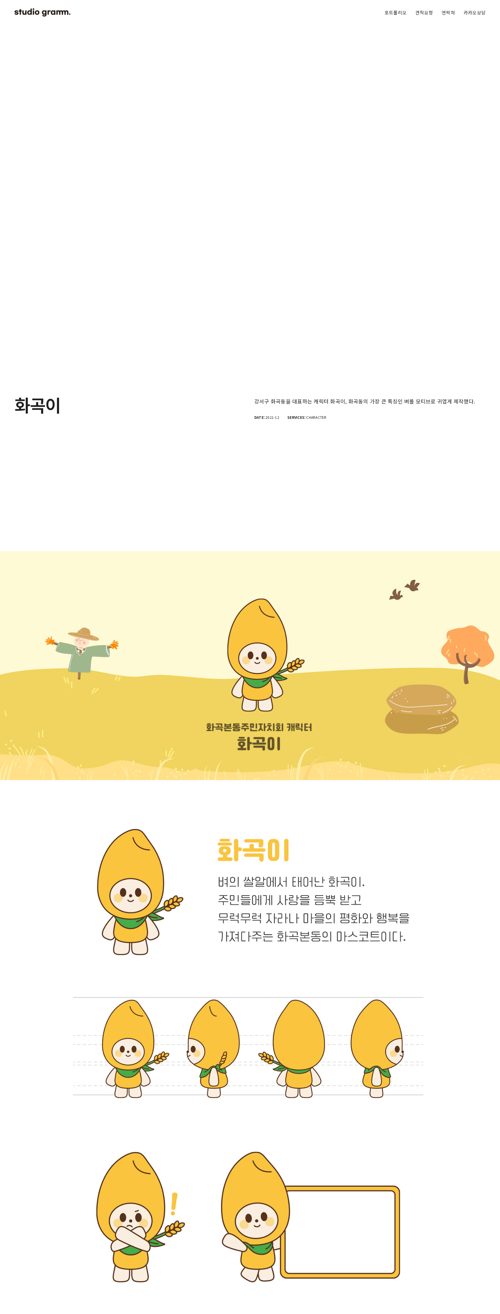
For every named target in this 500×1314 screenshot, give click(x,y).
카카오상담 (475, 12)
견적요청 (424, 12)
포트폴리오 (396, 12)
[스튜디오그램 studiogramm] (42, 12)
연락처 (448, 12)
